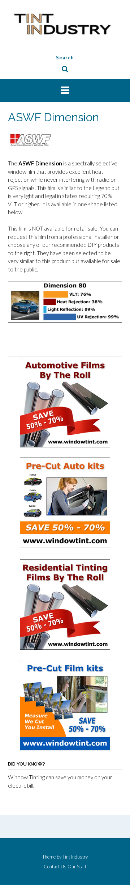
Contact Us (55, 866)
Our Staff (77, 866)
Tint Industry (75, 857)
